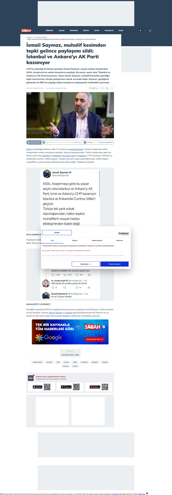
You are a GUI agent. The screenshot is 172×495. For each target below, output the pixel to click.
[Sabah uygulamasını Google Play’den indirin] (70, 387)
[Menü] (150, 30)
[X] (102, 88)
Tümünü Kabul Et (114, 264)
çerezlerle (115, 494)
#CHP (58, 362)
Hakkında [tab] (119, 240)
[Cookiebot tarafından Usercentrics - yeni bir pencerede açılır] (120, 233)
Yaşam (61, 30)
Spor (96, 30)
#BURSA (75, 366)
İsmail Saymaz (76, 149)
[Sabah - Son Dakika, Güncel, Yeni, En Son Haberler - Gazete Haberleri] (26, 30)
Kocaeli (58, 312)
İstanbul (46, 155)
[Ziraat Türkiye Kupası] (140, 30)
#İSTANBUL (95, 362)
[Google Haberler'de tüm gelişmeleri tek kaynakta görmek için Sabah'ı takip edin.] (70, 332)
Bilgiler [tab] (74, 240)
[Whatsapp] (107, 88)
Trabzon (69, 312)
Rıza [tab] (52, 240)
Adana (82, 155)
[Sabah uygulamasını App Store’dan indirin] (41, 387)
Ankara (56, 155)
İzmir (73, 155)
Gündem (49, 30)
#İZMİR (75, 362)
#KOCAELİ (65, 366)
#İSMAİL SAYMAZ (37, 362)
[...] (112, 88)
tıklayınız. (141, 494)
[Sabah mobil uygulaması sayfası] (31, 377)
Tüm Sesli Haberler (105, 142)
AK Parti (66, 155)
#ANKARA (105, 362)
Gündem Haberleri (41, 37)
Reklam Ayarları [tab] (97, 240)
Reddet (57, 232)
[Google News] (94, 88)
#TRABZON (84, 362)
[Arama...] (145, 30)
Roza (121, 30)
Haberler (29, 37)
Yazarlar (109, 30)
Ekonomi (74, 30)
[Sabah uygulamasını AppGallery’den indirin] (98, 387)
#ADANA (66, 362)
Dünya (86, 30)
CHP (28, 149)
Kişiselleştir (85, 264)
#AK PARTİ (49, 362)
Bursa (51, 312)
